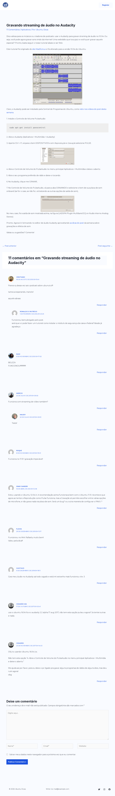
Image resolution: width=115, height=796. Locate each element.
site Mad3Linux (39, 49)
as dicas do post (77, 223)
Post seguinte (105, 246)
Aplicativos (26, 30)
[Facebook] (109, 789)
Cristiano (20, 277)
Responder (102, 305)
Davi (18, 354)
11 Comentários (13, 30)
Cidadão (20, 643)
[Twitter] (99, 789)
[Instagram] (104, 789)
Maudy (23, 415)
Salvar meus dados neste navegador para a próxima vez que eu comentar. (42, 754)
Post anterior (9, 246)
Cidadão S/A (21, 604)
